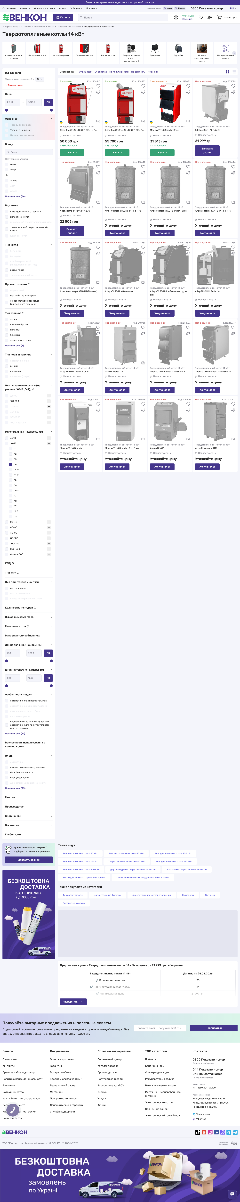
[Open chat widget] (232, 1194)
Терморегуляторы (73, 895)
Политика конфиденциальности (22, 1078)
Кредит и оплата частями (66, 1078)
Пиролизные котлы (37, 55)
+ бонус (112, 145)
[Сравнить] (98, 92)
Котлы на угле (108, 55)
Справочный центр (109, 1059)
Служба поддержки (62, 1111)
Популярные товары (110, 1078)
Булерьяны (155, 55)
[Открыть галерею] (98, 121)
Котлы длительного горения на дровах (84, 877)
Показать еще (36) (15, 196)
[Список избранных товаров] (200, 17)
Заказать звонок (29, 859)
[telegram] (228, 1132)
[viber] (222, 1132)
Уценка (102, 1092)
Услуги (62, 8)
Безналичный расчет (63, 1085)
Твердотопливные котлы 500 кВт (126, 861)
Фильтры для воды (157, 1072)
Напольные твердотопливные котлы (187, 869)
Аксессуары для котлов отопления (151, 895)
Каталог (65, 17)
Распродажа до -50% (110, 1085)
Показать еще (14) (15, 733)
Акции (101, 1105)
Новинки (153, 71)
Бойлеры (150, 1059)
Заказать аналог (207, 150)
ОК (48, 102)
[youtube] (204, 1132)
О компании (9, 8)
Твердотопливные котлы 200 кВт (173, 853)
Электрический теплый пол (162, 1115)
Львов (181, 8)
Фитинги (210, 895)
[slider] (6, 110)
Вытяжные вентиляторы (160, 1085)
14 (38, 79)
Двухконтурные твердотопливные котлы (133, 869)
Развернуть (70, 1001)
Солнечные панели (157, 1109)
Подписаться (214, 1027)
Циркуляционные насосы (225, 56)
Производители (107, 1072)
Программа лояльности (65, 1098)
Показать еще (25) (15, 788)
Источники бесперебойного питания (163, 1093)
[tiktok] (197, 1132)
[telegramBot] (235, 1132)
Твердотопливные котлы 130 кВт (174, 861)
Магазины (56, 1092)
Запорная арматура (74, 903)
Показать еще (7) (14, 345)
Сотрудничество (13, 1092)
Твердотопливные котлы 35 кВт (80, 853)
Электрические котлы (159, 1102)
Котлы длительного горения (14, 56)
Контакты (25, 8)
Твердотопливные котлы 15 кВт (80, 861)
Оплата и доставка (44, 8)
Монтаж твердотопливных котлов (202, 58)
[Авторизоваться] (176, 17)
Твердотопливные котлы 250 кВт (81, 869)
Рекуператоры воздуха (159, 1078)
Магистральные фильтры (107, 895)
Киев (169, 8)
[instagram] (210, 1132)
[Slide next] (234, 53)
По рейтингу (138, 71)
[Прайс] (234, 71)
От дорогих (101, 71)
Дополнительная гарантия (66, 1105)
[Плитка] (227, 71)
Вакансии (8, 1085)
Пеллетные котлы (84, 55)
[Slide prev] (6, 53)
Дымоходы (188, 895)
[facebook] (216, 1132)
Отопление (39, 26)
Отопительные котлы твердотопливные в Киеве (143, 877)
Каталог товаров (107, 1065)
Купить (72, 152)
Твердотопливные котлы (69, 26)
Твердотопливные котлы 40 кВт (126, 853)
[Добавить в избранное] (98, 86)
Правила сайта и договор (18, 1072)
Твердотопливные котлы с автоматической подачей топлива (132, 58)
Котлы (51, 26)
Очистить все (15, 85)
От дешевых (85, 71)
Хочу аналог (117, 233)
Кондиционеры (154, 1065)
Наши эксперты (12, 1118)
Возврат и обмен (60, 1072)
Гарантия (56, 1065)
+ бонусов (68, 145)
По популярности (119, 71)
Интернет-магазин (11, 26)
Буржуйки (178, 55)
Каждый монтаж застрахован (21, 1098)
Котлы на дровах (61, 55)
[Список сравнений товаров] (209, 17)
